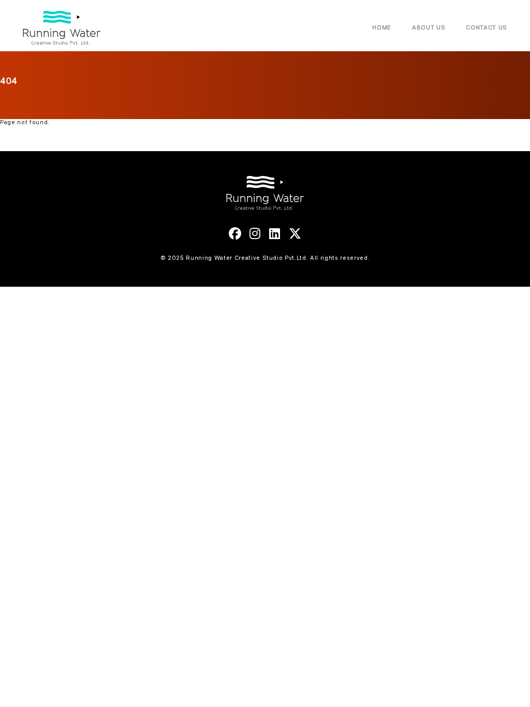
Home (381, 27)
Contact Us (486, 27)
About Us (428, 27)
